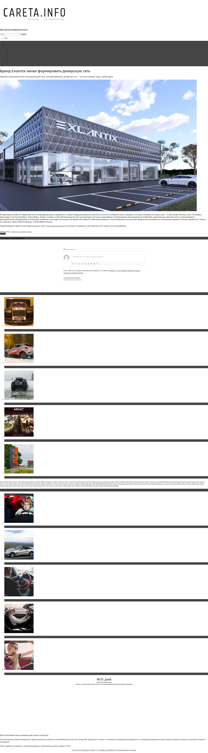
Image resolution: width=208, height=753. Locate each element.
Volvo (44, 486)
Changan (61, 482)
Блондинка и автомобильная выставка (21, 674)
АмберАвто (67, 486)
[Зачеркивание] (82, 263)
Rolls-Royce (161, 484)
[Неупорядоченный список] (88, 263)
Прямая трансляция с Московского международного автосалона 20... (34, 440)
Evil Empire (105, 482)
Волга (78, 486)
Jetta (19, 484)
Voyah (48, 486)
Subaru (202, 484)
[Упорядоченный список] (85, 263)
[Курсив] (76, 263)
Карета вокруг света (16, 57)
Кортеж (92, 486)
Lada (34, 484)
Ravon (148, 484)
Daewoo (89, 482)
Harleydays (166, 482)
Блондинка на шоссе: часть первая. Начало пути (25, 637)
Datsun (94, 482)
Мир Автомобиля (106, 486)
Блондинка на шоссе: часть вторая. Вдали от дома (26, 563)
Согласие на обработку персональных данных (116, 750)
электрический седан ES (56, 226)
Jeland (10, 484)
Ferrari (131, 482)
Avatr (19, 482)
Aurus (15, 482)
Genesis (151, 482)
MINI (97, 484)
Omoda (125, 484)
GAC (142, 482)
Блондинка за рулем (16, 55)
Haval (173, 482)
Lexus (56, 484)
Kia (30, 484)
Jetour (15, 484)
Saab (167, 484)
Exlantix (3, 234)
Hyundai (188, 482)
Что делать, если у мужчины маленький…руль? (25, 600)
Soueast (188, 484)
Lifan (60, 484)
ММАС (11, 61)
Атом (73, 486)
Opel (130, 484)
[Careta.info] (34, 24)
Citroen (78, 482)
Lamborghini (40, 484)
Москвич (115, 486)
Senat (174, 484)
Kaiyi (23, 484)
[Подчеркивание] (79, 263)
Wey (52, 486)
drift (99, 482)
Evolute (111, 482)
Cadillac (55, 482)
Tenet (11, 486)
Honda (177, 482)
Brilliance (49, 482)
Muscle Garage (112, 484)
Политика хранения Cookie (83, 750)
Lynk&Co (77, 484)
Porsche (143, 484)
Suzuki (2, 486)
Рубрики (7, 46)
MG (94, 484)
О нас (6, 65)
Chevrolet (72, 482)
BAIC (24, 482)
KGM (27, 484)
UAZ (31, 486)
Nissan (120, 484)
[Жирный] (73, 263)
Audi (11, 482)
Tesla (22, 486)
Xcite (56, 486)
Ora (133, 484)
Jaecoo (202, 482)
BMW (43, 482)
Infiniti (194, 482)
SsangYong (195, 484)
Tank (6, 486)
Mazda (83, 484)
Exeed (117, 482)
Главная (7, 42)
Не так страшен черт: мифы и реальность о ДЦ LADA (27, 477)
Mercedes (89, 484)
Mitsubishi (103, 484)
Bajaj (28, 482)
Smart (183, 484)
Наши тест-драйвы (16, 50)
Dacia (84, 482)
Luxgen (70, 484)
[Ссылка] (94, 263)
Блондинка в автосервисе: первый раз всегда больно (27, 527)
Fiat (135, 482)
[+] (98, 263)
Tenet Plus (16, 486)
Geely (147, 482)
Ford (138, 482)
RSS (5, 38)
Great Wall (158, 482)
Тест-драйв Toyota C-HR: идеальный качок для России (28, 367)
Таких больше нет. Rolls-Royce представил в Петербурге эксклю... (33, 330)
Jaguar (2, 484)
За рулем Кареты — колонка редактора (23, 53)
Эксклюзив (13, 51)
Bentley (38, 482)
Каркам (86, 486)
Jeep (6, 484)
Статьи (7, 44)
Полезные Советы (15, 59)
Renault (154, 484)
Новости (12, 48)
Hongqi (182, 482)
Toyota (26, 486)
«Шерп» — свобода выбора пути (18, 404)
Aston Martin (4, 482)
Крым (97, 486)
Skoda (179, 484)
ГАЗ (81, 486)
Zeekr (60, 486)
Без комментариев (25, 232)
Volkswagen (37, 486)
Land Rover (49, 484)
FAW (127, 482)
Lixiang (64, 484)
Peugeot (137, 484)
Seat (170, 484)
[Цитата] (91, 263)
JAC (198, 482)
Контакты (8, 63)
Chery (67, 482)
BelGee (32, 482)
